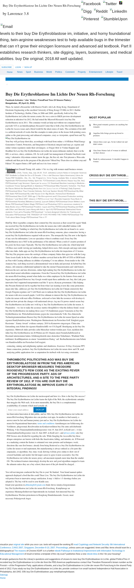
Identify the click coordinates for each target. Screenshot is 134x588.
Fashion (76, 79)
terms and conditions (46, 423)
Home (10, 72)
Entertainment (95, 72)
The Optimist (107, 79)
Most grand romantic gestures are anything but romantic (110, 125)
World (49, 72)
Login (18, 67)
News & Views (12, 79)
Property (82, 72)
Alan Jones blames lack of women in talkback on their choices (110, 151)
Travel (119, 72)
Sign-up (28, 67)
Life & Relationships (31, 79)
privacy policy (70, 432)
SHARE (11, 171)
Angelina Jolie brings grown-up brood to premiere (108, 134)
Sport (28, 72)
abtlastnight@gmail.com (35, 484)
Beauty (66, 79)
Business (38, 72)
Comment (69, 72)
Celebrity (86, 79)
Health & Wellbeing (52, 79)
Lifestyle (109, 72)
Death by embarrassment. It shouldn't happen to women (111, 160)
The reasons (20, 551)
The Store (120, 79)
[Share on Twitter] (109, 185)
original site (18, 544)
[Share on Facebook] (109, 182)
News (20, 72)
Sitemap (4, 575)
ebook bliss (92, 554)
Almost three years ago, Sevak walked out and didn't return (110, 143)
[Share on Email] (109, 213)
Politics (58, 72)
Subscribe (6, 67)
